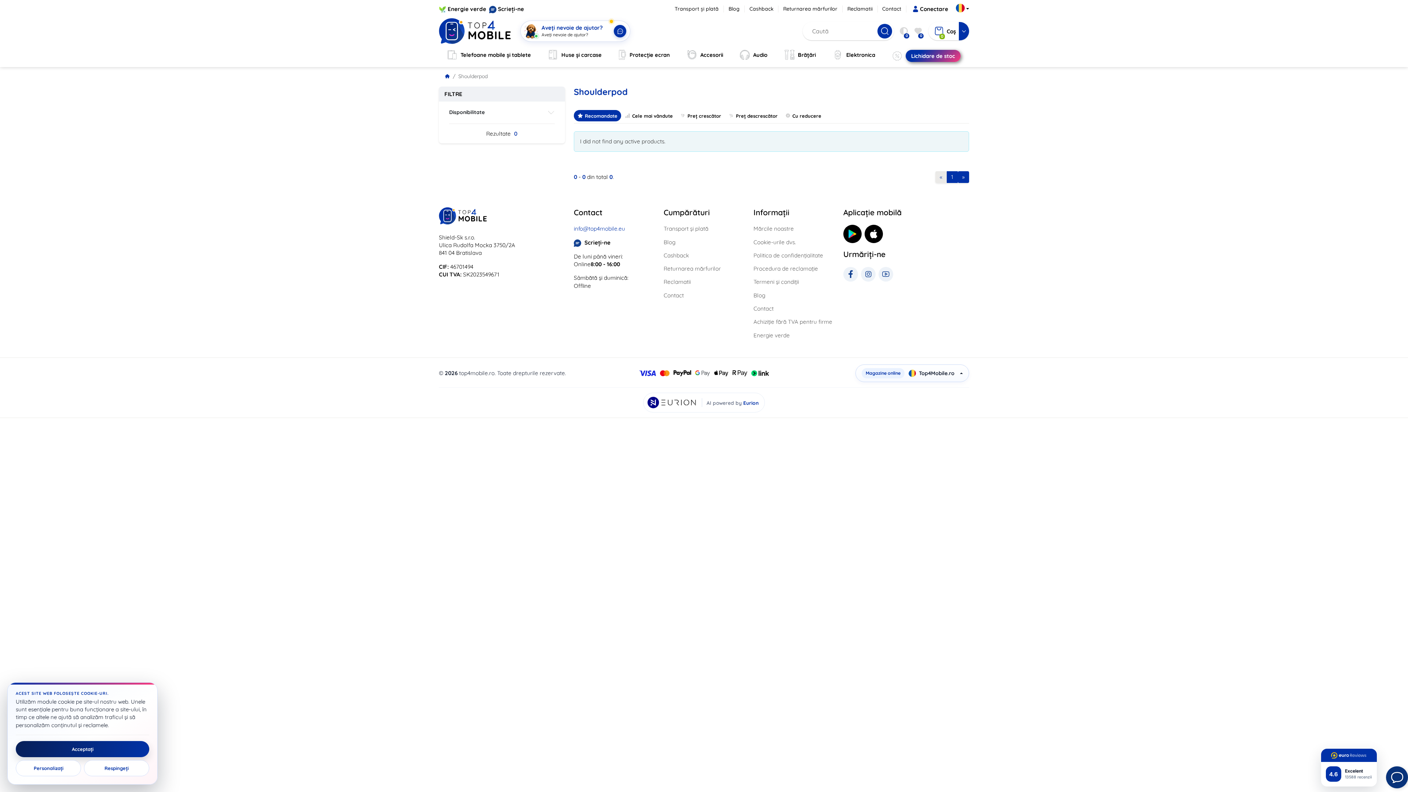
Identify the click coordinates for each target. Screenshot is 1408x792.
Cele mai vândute (652, 116)
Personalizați (48, 768)
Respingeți (116, 768)
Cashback (761, 9)
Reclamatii (860, 9)
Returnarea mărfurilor (810, 9)
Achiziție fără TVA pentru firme (793, 321)
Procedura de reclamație (786, 268)
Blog (734, 9)
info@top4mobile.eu (599, 228)
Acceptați (83, 749)
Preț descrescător (757, 116)
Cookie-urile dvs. (775, 242)
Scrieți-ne (511, 9)
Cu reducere (806, 116)
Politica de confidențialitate (788, 255)
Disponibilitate (467, 112)
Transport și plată (697, 9)
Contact (891, 9)
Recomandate (601, 116)
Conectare (934, 9)
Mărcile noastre (774, 228)
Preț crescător (704, 116)
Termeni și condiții (776, 281)
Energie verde (467, 9)
